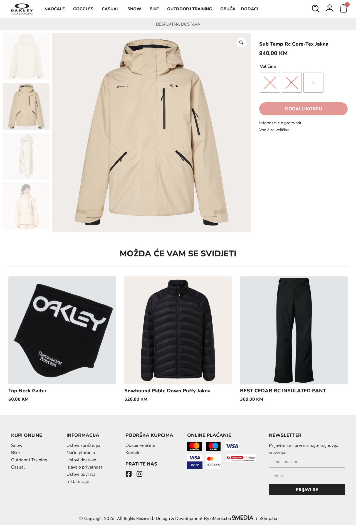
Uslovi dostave (81, 460)
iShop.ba (268, 519)
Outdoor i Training (189, 9)
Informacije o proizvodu (280, 123)
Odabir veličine (140, 445)
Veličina (268, 66)
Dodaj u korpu (303, 109)
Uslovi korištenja (83, 445)
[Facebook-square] (128, 473)
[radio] (270, 82)
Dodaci (249, 9)
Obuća (227, 9)
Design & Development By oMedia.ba (194, 519)
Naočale (54, 9)
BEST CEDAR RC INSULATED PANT (283, 390)
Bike (154, 9)
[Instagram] (139, 473)
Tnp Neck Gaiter (27, 390)
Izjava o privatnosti (84, 467)
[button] (316, 9)
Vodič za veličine (274, 130)
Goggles (83, 9)
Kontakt (133, 453)
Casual (110, 9)
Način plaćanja (80, 453)
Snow (134, 9)
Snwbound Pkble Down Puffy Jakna (167, 390)
